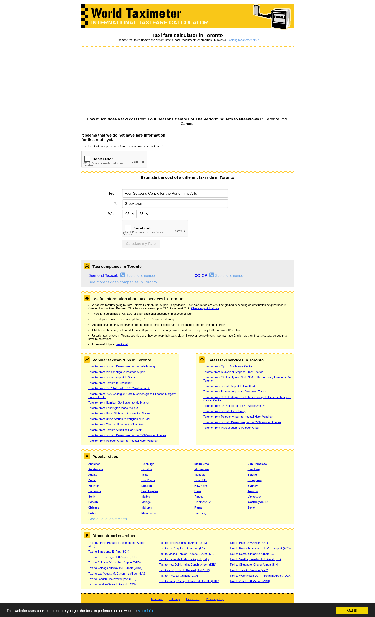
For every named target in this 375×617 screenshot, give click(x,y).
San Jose (254, 469)
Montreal (199, 474)
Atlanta (92, 474)
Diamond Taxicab (103, 275)
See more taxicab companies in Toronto (122, 282)
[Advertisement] (187, 82)
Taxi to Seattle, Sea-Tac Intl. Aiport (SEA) (256, 559)
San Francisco (257, 464)
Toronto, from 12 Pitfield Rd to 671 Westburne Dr (119, 388)
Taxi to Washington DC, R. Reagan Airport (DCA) (260, 575)
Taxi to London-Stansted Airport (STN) (183, 542)
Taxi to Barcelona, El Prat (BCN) (108, 551)
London (146, 485)
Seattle (252, 474)
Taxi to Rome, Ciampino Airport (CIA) (253, 553)
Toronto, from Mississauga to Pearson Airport (116, 372)
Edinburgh (147, 464)
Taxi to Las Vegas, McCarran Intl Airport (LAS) (117, 573)
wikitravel (122, 344)
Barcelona (94, 491)
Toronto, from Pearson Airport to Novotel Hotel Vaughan (123, 440)
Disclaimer (192, 599)
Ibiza (144, 474)
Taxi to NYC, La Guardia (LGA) (178, 575)
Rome (198, 507)
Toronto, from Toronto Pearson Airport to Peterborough (122, 366)
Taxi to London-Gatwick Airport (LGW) (112, 584)
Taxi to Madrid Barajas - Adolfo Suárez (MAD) (187, 553)
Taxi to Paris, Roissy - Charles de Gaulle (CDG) (189, 581)
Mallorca (146, 507)
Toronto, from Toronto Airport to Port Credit (115, 429)
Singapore (255, 480)
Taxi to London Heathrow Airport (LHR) (112, 579)
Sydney (253, 485)
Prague (198, 496)
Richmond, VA (203, 502)
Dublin (92, 513)
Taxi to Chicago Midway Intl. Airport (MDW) (115, 568)
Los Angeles (149, 491)
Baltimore (94, 485)
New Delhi (200, 480)
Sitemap (174, 599)
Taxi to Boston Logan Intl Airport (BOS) (112, 557)
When (112, 214)
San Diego (200, 513)
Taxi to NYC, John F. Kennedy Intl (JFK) (184, 570)
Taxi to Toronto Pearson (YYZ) (249, 570)
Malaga (146, 502)
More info (145, 610)
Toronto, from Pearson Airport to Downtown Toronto (235, 391)
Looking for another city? (243, 40)
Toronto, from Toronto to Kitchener (109, 382)
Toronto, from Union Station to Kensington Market (119, 413)
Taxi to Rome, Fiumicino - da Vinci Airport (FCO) (260, 548)
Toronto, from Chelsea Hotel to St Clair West (116, 424)
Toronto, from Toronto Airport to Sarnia (112, 377)
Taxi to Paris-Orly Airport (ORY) (249, 542)
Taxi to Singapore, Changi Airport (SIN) (254, 564)
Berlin (91, 496)
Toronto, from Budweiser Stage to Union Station (233, 372)
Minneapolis (201, 469)
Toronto (253, 491)
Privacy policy (215, 599)
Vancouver (254, 496)
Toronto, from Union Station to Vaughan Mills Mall (119, 419)
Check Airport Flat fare (205, 308)
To (115, 204)
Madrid (145, 496)
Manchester (149, 513)
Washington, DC (258, 502)
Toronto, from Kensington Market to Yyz (113, 408)
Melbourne (201, 464)
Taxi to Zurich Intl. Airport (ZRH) (250, 581)
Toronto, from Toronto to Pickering (224, 411)
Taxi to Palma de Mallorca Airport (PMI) (184, 559)
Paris (197, 491)
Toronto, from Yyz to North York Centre (227, 366)
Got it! (352, 610)
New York (200, 485)
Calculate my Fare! (141, 244)
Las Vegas (148, 480)
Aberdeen (94, 464)
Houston (146, 469)
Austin (92, 480)
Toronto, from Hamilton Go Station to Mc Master (118, 402)
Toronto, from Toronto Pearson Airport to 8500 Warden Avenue (127, 435)
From (113, 193)
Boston (93, 502)
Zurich (251, 507)
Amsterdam (95, 469)
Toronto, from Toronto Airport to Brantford (229, 386)
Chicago (93, 507)
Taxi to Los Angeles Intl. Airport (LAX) (182, 548)
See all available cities (107, 519)
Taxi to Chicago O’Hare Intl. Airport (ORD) (114, 562)
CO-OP (200, 275)
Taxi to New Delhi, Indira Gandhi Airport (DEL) (187, 564)
